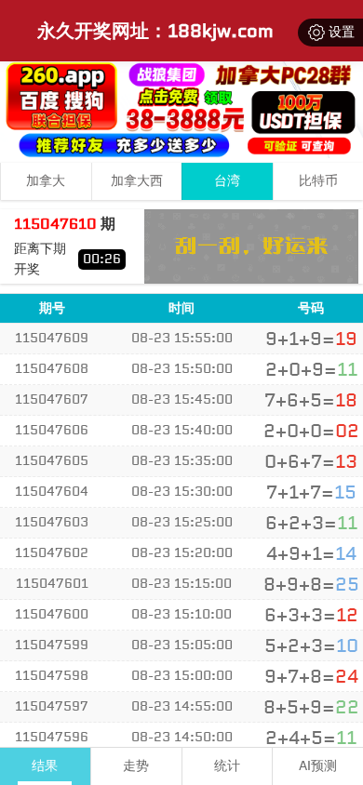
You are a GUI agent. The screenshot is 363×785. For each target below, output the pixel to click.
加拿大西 (137, 181)
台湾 (227, 181)
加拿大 (45, 181)
